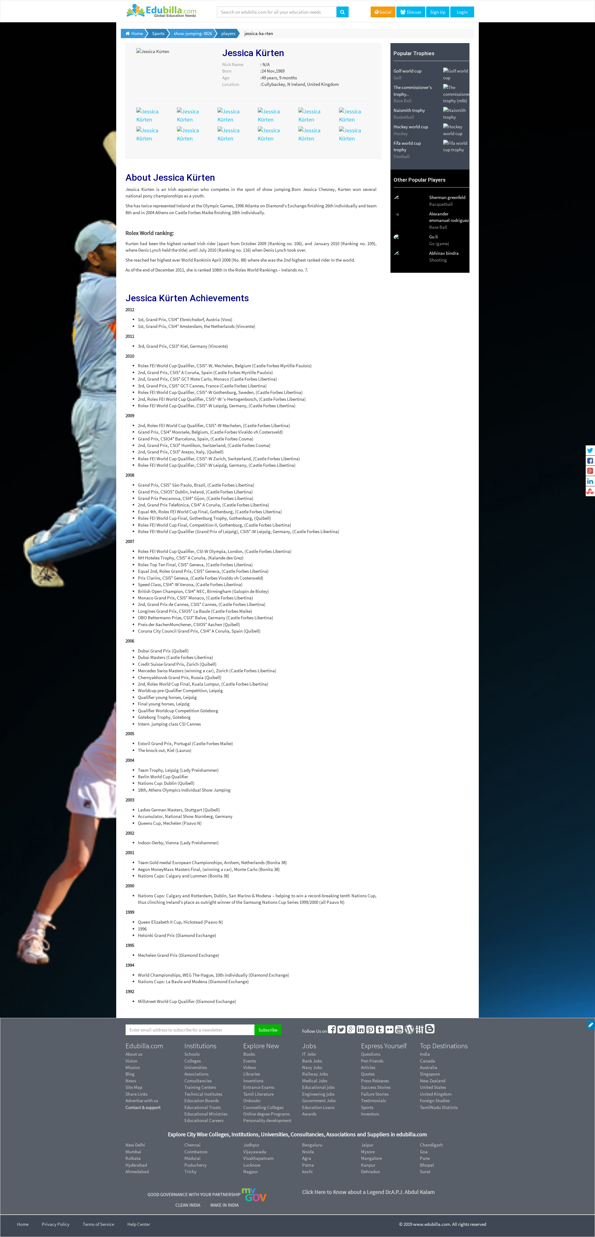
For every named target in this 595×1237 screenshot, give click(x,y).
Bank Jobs (312, 1061)
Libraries (251, 1074)
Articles (368, 1067)
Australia (428, 1067)
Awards (309, 1114)
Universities (195, 1067)
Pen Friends (372, 1061)
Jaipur (367, 1145)
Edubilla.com (144, 1045)
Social (385, 12)
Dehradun (370, 1171)
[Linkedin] (361, 1031)
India (425, 1054)
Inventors (370, 1114)
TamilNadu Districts (439, 1107)
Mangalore (371, 1158)
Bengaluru (312, 1145)
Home (23, 1224)
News (131, 1081)
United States (433, 1087)
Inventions (253, 1081)
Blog (130, 1074)
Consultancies (198, 1081)
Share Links (137, 1094)
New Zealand (432, 1081)
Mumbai (133, 1152)
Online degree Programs (266, 1114)
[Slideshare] (420, 1031)
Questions (370, 1054)
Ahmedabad (137, 1171)
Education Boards (201, 1100)
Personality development (267, 1120)
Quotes (368, 1074)
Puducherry (195, 1165)
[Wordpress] (410, 1031)
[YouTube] (399, 1031)
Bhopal (427, 1165)
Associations (196, 1074)
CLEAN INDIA (188, 1205)
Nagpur (250, 1171)
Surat (425, 1171)
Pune (425, 1158)
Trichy (190, 1171)
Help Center (138, 1224)
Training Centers (200, 1087)
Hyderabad (136, 1165)
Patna (308, 1165)
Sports (367, 1107)
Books (249, 1054)
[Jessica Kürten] (152, 114)
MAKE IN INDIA (224, 1205)
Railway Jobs (315, 1074)
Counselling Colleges (263, 1107)
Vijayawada (254, 1152)
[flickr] (390, 1031)
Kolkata (133, 1158)
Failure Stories (375, 1094)
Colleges (192, 1061)
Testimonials (373, 1100)
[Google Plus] (351, 1031)
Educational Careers (203, 1120)
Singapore (430, 1074)
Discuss (413, 12)
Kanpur (368, 1165)
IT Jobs (309, 1054)
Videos (249, 1067)
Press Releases (375, 1081)
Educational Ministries (205, 1114)
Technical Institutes (203, 1094)
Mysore (368, 1152)
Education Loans (318, 1107)
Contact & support (143, 1107)
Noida (308, 1152)
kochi (307, 1171)
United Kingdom (436, 1094)
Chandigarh (431, 1145)
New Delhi (135, 1145)
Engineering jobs (318, 1094)
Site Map (134, 1087)
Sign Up (437, 12)
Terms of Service (98, 1224)
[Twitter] (341, 1031)
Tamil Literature (258, 1094)
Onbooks (251, 1100)
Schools (192, 1054)
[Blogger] (430, 1031)
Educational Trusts (202, 1107)
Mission (133, 1067)
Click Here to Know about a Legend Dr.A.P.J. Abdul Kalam (368, 1191)
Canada (427, 1061)
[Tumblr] (380, 1031)
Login (462, 12)
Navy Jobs (312, 1067)
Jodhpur (251, 1145)
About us (134, 1054)
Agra (306, 1158)
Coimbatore (195, 1152)
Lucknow (252, 1165)
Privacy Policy (55, 1224)
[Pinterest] (370, 1031)
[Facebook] (332, 1031)
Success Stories (375, 1087)
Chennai (192, 1145)
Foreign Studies (435, 1100)
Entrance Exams (258, 1087)
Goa (424, 1152)
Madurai (192, 1158)
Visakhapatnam (258, 1158)
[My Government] (254, 1194)
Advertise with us (142, 1100)
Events (249, 1061)
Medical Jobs (314, 1081)
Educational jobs (318, 1087)
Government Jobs (319, 1100)
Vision (131, 1061)
